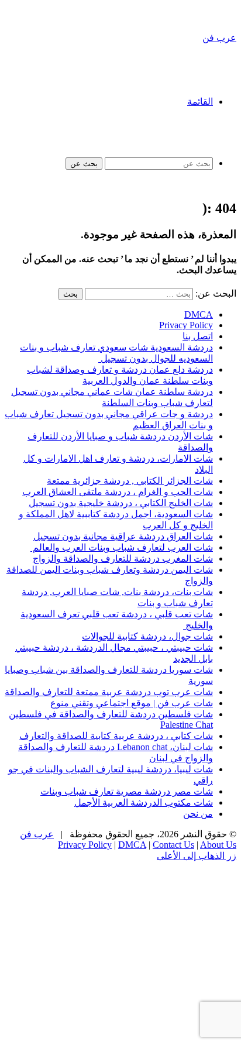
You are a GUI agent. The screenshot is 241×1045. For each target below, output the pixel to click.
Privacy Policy (186, 325)
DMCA (198, 314)
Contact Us (173, 845)
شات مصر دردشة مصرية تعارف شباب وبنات (126, 791)
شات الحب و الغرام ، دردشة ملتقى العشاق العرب (117, 492)
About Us (218, 845)
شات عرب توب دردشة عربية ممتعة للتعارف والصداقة (109, 692)
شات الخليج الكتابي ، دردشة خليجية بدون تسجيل (121, 503)
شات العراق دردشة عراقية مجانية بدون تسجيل (123, 536)
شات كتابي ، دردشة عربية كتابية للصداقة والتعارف (116, 736)
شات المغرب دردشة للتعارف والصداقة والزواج (123, 558)
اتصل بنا (198, 336)
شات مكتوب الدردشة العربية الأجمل (143, 802)
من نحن (198, 814)
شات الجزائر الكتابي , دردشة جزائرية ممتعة (130, 481)
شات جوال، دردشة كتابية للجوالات (147, 636)
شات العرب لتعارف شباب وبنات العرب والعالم (121, 547)
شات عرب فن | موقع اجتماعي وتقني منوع (131, 703)
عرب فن (37, 834)
